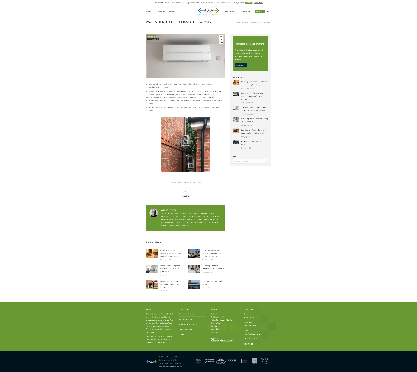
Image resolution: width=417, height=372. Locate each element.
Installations (153, 39)
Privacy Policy (168, 363)
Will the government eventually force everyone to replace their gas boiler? (170, 253)
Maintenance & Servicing (188, 324)
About (161, 363)
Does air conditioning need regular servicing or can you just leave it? (170, 269)
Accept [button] (248, 3)
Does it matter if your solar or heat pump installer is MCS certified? (171, 284)
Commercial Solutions (186, 314)
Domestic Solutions (186, 319)
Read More (258, 3)
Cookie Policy (178, 363)
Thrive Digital (178, 366)
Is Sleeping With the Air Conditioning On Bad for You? (213, 267)
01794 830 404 (249, 317)
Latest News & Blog (186, 329)
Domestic (151, 36)
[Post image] (152, 253)
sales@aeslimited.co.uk (252, 334)
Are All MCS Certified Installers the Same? (213, 282)
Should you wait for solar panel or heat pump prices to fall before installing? (212, 253)
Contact (181, 335)
